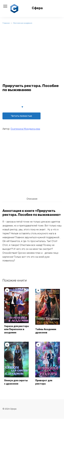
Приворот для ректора (43, 382)
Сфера (37, 8)
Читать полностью (21, 116)
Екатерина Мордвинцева (25, 128)
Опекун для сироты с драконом (16, 382)
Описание (32, 198)
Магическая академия (22, 23)
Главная (6, 23)
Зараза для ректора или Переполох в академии (16, 329)
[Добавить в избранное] (22, 106)
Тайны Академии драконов (45, 331)
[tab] (32, 199)
